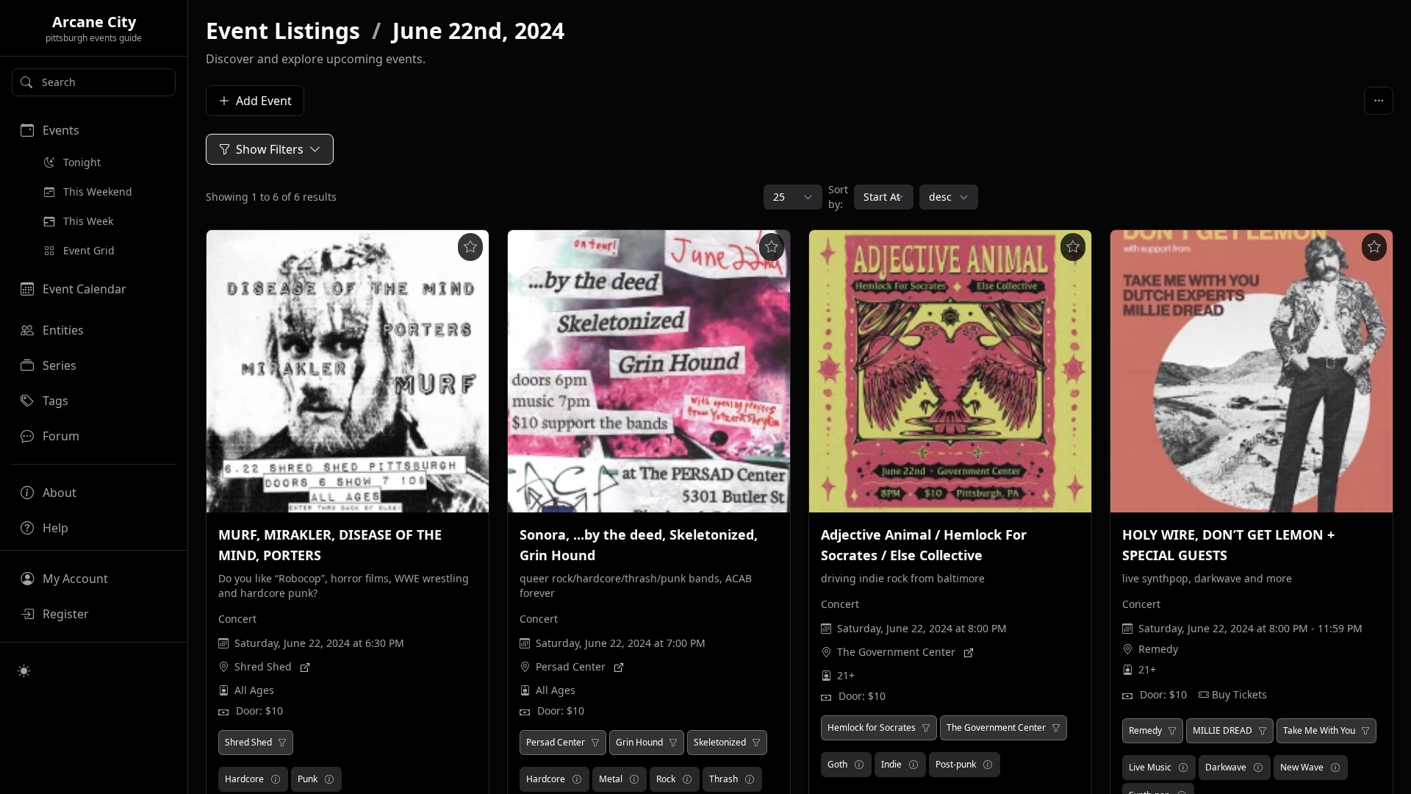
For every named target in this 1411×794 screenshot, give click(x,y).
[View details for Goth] (859, 764)
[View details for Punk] (329, 779)
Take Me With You (1319, 731)
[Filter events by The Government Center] (1056, 728)
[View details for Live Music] (1183, 767)
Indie (891, 764)
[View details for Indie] (913, 764)
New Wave (1302, 767)
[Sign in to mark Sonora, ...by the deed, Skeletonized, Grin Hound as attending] (771, 247)
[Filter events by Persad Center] (595, 742)
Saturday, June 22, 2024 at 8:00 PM (922, 628)
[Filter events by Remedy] (1172, 731)
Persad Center (571, 666)
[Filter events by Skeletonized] (756, 742)
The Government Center (896, 652)
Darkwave (1225, 767)
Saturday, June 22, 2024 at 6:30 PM (319, 643)
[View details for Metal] (634, 779)
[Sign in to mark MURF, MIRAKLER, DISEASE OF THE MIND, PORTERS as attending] (470, 247)
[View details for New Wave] (1335, 767)
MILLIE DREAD (1222, 731)
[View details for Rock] (687, 779)
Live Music (1150, 767)
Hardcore (244, 779)
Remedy (1158, 649)
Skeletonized (720, 742)
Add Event (264, 101)
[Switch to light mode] (24, 670)
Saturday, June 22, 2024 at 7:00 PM (621, 643)
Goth (837, 764)
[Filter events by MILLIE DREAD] (1262, 731)
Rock (665, 779)
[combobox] (94, 82)
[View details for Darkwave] (1258, 767)
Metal (610, 779)
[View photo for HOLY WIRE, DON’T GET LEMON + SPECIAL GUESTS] (1251, 371)
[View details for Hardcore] (275, 779)
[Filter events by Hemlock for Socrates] (926, 728)
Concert (237, 619)
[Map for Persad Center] (618, 667)
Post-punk (956, 764)
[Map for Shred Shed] (305, 667)
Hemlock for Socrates (871, 728)
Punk (307, 779)
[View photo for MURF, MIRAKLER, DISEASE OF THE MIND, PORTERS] (348, 371)
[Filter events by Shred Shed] (282, 742)
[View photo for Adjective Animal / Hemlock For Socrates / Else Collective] (950, 371)
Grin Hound (639, 742)
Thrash (723, 779)
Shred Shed (263, 666)
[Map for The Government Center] (968, 652)
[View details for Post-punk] (988, 764)
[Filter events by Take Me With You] (1365, 731)
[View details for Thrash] (749, 779)
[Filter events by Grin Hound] (673, 742)
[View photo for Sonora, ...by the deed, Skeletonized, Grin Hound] (649, 371)
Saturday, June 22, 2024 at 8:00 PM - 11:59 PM (1250, 628)
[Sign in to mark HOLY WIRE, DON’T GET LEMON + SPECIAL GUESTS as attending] (1374, 247)
